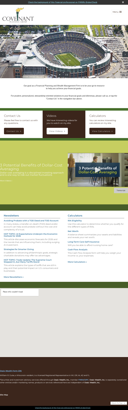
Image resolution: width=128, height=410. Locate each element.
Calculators (75, 215)
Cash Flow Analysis (77, 249)
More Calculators (77, 262)
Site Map (4, 395)
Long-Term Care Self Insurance (83, 242)
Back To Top (117, 403)
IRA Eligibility (75, 220)
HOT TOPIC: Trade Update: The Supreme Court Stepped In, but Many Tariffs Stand (28, 261)
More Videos (6, 181)
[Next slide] (125, 54)
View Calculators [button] (101, 131)
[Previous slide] (3, 54)
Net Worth (73, 231)
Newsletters (11, 215)
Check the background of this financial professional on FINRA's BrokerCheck (62, 2)
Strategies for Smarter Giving (19, 249)
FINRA (81, 380)
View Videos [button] (56, 131)
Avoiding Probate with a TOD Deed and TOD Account (31, 220)
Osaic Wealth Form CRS (11, 371)
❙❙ (66, 74)
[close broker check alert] (123, 2)
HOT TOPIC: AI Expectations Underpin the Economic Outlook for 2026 (31, 235)
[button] (117, 12)
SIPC (86, 380)
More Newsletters (14, 277)
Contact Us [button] (13, 131)
